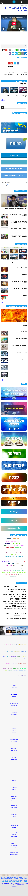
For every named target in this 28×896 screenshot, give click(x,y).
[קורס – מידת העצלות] (4, 353)
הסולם (25, 644)
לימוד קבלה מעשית (9, 651)
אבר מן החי (24, 642)
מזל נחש (8, 656)
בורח (16, 642)
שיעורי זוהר (13, 577)
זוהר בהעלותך (14, 644)
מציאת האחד (13, 661)
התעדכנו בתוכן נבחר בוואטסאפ (14, 168)
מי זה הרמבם (11, 658)
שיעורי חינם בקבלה (22, 670)
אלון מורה (19, 642)
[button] (2, 2)
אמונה (16, 586)
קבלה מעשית (23, 608)
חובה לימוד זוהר (8, 644)
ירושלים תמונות (13, 554)
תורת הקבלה (17, 616)
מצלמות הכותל (7, 661)
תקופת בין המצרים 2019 (22, 675)
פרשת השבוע (21, 606)
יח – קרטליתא (13, 550)
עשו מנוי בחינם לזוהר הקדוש (14, 162)
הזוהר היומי (11, 589)
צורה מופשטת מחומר (7, 665)
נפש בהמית (8, 565)
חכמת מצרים (10, 548)
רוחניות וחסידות (14, 856)
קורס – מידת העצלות (22, 352)
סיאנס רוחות (15, 663)
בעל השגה (7, 543)
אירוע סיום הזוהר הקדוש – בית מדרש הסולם (16, 208)
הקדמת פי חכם (19, 545)
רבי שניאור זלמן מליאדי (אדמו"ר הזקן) (14, 572)
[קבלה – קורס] (4, 360)
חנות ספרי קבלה (13, 880)
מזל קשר (4, 656)
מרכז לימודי (5, 880)
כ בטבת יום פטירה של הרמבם (14, 556)
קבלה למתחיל (8, 606)
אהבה (20, 586)
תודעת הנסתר (23, 366)
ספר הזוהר (10, 603)
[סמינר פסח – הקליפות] (4, 269)
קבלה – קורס (24, 359)
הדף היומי (14, 782)
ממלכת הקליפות (18, 565)
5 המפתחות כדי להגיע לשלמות (19, 345)
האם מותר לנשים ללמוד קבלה (21, 589)
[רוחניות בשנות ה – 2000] (4, 340)
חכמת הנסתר (21, 594)
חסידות (14, 785)
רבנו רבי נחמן (10, 668)
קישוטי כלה (7, 570)
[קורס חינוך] (4, 297)
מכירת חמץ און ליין (5, 658)
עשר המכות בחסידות (15, 568)
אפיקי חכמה (12, 586)
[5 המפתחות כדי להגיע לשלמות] (4, 347)
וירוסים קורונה (20, 644)
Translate (12, 185)
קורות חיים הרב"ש (16, 668)
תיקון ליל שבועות (10, 615)
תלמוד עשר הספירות (14, 618)
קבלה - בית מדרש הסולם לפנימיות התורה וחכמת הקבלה (14, 881)
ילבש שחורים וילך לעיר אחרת (14, 552)
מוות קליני (22, 561)
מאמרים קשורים (21, 81)
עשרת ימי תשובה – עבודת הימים (19, 228)
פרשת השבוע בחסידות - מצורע (8, 75)
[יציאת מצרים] (4, 333)
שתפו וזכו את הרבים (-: (21, 57)
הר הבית (10, 545)
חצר (4, 644)
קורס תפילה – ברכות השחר (20, 288)
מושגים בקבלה (13, 656)
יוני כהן (24, 596)
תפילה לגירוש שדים (13, 673)
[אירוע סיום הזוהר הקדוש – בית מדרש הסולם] (14, 200)
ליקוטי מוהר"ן (11, 601)
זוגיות (4, 591)
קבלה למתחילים (23, 668)
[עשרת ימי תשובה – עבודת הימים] (4, 230)
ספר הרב (20, 880)
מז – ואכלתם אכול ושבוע (10, 561)
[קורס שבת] (4, 276)
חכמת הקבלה (12, 594)
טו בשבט (5, 594)
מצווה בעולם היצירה (20, 661)
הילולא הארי (12, 642)
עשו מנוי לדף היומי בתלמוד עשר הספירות (14, 175)
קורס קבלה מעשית (18, 570)
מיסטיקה (5, 601)
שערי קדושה (6, 611)
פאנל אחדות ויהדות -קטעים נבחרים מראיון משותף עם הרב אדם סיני (18, 235)
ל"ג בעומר (13, 596)
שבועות (20, 574)
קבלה (14, 606)
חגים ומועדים (14, 730)
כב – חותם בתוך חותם (15, 559)
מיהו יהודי (18, 563)
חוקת (5, 545)
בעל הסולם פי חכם (17, 543)
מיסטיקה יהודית (23, 603)
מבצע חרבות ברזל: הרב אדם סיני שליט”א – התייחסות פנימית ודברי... (18, 221)
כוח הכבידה (8, 649)
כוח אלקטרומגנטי (14, 649)
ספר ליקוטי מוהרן (9, 663)
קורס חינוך (24, 295)
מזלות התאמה (23, 658)
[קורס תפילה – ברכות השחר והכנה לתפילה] (4, 283)
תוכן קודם (23, 84)
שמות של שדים (15, 670)
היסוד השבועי (22, 591)
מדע (6, 559)
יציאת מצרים (24, 331)
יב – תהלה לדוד (10, 646)
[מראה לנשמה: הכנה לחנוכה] (14, 90)
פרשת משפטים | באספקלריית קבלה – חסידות (23, 95)
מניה (25, 661)
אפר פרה (9, 539)
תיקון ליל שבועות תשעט (22, 673)
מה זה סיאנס (19, 656)
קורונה (18, 608)
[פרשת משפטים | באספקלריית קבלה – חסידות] (23, 90)
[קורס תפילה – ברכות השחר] (4, 290)
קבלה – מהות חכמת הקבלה (20, 373)
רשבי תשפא (5, 668)
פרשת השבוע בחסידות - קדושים (22, 75)
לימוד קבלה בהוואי (17, 651)
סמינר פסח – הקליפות (21, 267)
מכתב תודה (10, 563)
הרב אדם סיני (11, 591)
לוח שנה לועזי (23, 651)
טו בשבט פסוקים (17, 646)
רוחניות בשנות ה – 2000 (21, 338)
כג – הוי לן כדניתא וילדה (22, 649)
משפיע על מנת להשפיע (22, 663)
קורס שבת (24, 274)
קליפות (15, 608)
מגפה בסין (24, 656)
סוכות (15, 603)
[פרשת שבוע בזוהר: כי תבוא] (5, 90)
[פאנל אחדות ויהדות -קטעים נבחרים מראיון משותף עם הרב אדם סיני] (4, 236)
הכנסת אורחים (6, 642)
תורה (6, 670)
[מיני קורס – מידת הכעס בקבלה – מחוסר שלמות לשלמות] (14, 315)
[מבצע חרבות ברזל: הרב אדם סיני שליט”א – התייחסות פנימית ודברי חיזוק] (4, 223)
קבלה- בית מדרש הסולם (12, 877)
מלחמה (18, 603)
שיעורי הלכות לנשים (11, 574)
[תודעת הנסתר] (4, 367)
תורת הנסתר (9, 613)
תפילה (7, 618)
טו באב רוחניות (23, 646)
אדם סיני (24, 586)
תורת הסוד (23, 615)
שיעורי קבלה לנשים (13, 611)
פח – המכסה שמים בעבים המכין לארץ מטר (18, 665)
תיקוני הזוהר (23, 618)
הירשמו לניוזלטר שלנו (14, 155)
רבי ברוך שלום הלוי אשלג (8, 608)
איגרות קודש (17, 539)
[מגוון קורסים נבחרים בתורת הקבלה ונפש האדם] (4, 216)
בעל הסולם (6, 586)
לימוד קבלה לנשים (20, 601)
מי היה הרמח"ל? (17, 658)
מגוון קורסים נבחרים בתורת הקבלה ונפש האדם (15, 262)
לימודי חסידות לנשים (18, 599)
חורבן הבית (18, 548)
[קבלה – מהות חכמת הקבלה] (4, 374)
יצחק (17, 596)
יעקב (20, 596)
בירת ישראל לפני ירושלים (14, 541)
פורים (6, 568)
